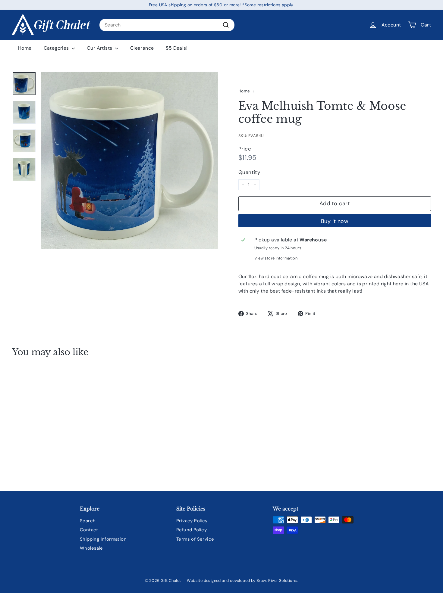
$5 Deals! (176, 48)
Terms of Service (195, 539)
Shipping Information (103, 539)
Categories (57, 48)
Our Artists (100, 48)
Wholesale (91, 548)
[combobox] (166, 25)
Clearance (142, 48)
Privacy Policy (192, 521)
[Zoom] (129, 160)
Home (25, 48)
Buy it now (335, 221)
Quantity (249, 172)
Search (88, 521)
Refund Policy (191, 530)
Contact (89, 530)
